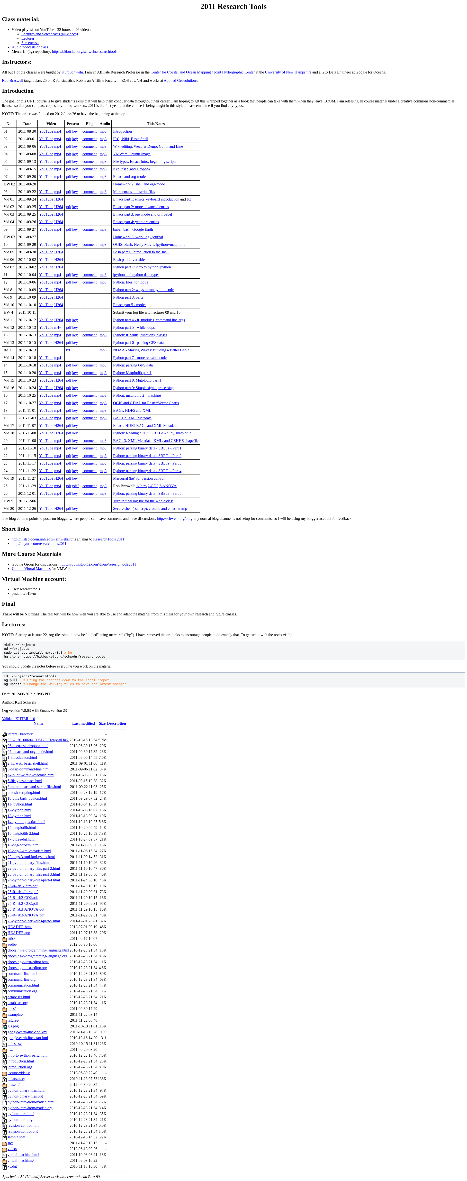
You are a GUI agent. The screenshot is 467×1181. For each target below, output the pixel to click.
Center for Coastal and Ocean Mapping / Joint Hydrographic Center (203, 72)
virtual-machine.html (23, 1155)
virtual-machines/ (21, 1160)
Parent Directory (20, 734)
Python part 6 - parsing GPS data (138, 342)
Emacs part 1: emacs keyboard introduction (146, 199)
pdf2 (75, 486)
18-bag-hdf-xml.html (23, 845)
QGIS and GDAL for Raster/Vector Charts (146, 403)
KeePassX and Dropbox (132, 169)
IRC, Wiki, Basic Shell (130, 139)
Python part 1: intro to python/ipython (142, 267)
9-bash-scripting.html (24, 792)
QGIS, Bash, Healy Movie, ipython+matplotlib (149, 244)
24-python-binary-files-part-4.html (34, 880)
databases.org (18, 1003)
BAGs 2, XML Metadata (132, 418)
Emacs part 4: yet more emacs (136, 222)
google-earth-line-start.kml (28, 1038)
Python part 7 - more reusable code (140, 358)
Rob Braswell (12, 80)
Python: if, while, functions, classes (140, 335)
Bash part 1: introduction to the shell (141, 252)
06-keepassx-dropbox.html (28, 746)
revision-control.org (23, 1131)
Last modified (83, 723)
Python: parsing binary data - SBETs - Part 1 (147, 448)
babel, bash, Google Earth (133, 229)
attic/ (11, 938)
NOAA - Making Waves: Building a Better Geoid (151, 350)
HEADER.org (19, 933)
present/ (13, 1084)
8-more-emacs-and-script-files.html (34, 787)
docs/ (12, 1009)
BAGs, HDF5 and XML (132, 410)
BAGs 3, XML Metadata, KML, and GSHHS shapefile (155, 441)
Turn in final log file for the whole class (143, 501)
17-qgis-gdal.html (21, 839)
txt (189, 199)
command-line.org (22, 979)
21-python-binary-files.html (29, 863)
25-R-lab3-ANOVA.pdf (26, 915)
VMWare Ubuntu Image (132, 154)
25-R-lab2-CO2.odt (23, 898)
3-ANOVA (168, 486)
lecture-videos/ (19, 1073)
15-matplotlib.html (22, 827)
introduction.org (20, 1067)
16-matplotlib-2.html (23, 833)
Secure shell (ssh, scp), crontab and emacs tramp (150, 508)
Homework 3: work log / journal (138, 237)
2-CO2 (153, 486)
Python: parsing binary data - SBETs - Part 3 (147, 463)
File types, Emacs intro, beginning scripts (144, 161)
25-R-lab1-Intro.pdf (23, 892)
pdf (68, 131)
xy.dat (12, 1166)
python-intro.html (21, 1114)
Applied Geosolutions (180, 80)
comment (89, 131)
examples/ (15, 1014)
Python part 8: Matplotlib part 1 (137, 380)
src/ (10, 1143)
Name (38, 723)
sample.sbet (16, 1137)
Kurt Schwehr (72, 72)
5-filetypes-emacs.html (25, 781)
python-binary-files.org (25, 1096)
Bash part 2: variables (129, 259)
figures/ (13, 1020)
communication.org (22, 991)
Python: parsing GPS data (133, 365)
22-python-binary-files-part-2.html (34, 868)
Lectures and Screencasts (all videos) (49, 34)
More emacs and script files (134, 192)
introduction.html (21, 1061)
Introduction (122, 131)
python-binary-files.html (26, 1090)
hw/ (10, 1049)
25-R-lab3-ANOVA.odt (26, 909)
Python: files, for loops (130, 282)
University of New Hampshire (288, 72)
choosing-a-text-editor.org (27, 968)
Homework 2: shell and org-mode (139, 184)
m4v (57, 327)
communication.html (23, 985)
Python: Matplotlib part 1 (132, 373)
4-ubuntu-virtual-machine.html (31, 775)
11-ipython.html (20, 804)
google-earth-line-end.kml (27, 1032)
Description (116, 723)
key (75, 131)
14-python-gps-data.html (26, 822)
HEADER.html (20, 927)
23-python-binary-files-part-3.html (34, 874)
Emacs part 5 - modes (129, 305)
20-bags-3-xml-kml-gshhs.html (31, 857)
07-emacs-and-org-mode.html (30, 752)
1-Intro (141, 486)
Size (102, 723)
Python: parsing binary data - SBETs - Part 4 (147, 471)
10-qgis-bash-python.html (27, 798)
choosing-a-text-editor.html (28, 962)
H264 (58, 199)
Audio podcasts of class (30, 47)
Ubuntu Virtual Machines (31, 569)
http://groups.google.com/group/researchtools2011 (98, 564)
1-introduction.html (22, 757)
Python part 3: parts (128, 297)
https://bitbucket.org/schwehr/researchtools (84, 51)
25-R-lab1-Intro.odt (22, 886)
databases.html (19, 997)
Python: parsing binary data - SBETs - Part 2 (147, 456)
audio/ (12, 944)
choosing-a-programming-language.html (38, 950)
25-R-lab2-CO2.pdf (23, 903)
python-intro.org (20, 1119)
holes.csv (15, 1044)
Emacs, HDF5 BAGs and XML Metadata (145, 425)
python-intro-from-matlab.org (30, 1108)
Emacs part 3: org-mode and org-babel (142, 214)
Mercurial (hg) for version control (138, 478)
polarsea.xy (16, 1079)
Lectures (28, 38)
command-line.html (22, 973)
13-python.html (19, 816)
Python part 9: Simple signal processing (143, 388)
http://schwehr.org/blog (174, 518)
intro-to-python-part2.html (27, 1055)
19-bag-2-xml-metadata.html (29, 851)
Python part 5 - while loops (134, 327)
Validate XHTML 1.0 (18, 719)
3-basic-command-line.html (28, 769)
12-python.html (19, 810)
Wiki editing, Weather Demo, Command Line (148, 146)
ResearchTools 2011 (108, 539)
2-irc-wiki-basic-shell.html (28, 763)
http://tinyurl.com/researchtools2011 (39, 543)
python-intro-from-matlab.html (31, 1102)
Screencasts (30, 43)
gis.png (13, 1026)
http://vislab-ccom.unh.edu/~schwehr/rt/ (42, 539)
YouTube (46, 131)
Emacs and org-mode (129, 176)
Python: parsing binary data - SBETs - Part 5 (147, 493)
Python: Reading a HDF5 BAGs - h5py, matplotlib (152, 433)
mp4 (57, 131)
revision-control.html (23, 1125)
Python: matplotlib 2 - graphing (137, 395)
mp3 (103, 131)
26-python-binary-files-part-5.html (34, 921)
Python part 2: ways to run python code (143, 290)
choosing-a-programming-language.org (37, 956)
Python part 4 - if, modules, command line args (149, 320)
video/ (12, 1149)
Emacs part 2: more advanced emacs (141, 207)
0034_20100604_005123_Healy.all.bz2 (38, 740)
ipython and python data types (136, 275)
